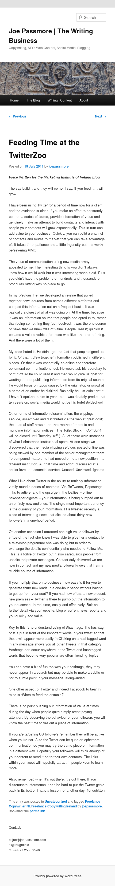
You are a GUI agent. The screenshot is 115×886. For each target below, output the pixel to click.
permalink (37, 810)
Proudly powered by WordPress (57, 875)
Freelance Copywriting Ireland (54, 806)
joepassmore (59, 166)
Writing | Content (60, 100)
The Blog (33, 100)
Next (100, 116)
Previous (17, 116)
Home (14, 100)
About (83, 100)
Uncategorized (56, 801)
